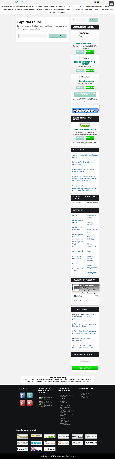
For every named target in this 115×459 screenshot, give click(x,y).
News (89, 251)
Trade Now (90, 52)
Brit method (84, 398)
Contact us (63, 403)
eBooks (74, 263)
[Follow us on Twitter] (30, 398)
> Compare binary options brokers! (85, 94)
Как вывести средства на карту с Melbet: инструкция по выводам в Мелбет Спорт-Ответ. (84, 179)
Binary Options (46, 397)
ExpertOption (64, 422)
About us (63, 401)
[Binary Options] (20, 1)
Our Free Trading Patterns (90, 259)
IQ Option (63, 424)
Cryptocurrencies (78, 251)
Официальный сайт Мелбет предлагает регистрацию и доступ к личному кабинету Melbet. (85, 188)
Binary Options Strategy (65, 412)
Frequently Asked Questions (65, 407)
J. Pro (74, 324)
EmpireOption (64, 420)
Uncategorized (92, 273)
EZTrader (83, 395)
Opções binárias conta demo (45, 405)
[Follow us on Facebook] (22, 398)
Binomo (69, 424)
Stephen (62, 398)
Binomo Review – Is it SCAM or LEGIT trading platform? (84, 317)
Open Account (85, 368)
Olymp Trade (64, 423)
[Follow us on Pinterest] (30, 405)
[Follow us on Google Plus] (22, 405)
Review (80, 52)
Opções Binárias (46, 399)
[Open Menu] (111, 3)
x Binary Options (70, 456)
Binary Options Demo (45, 402)
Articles (74, 215)
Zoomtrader (84, 396)
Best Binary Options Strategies (66, 415)
